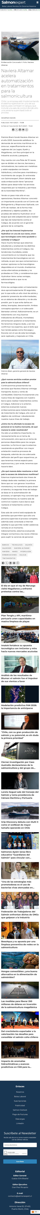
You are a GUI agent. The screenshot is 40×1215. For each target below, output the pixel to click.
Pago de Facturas (20, 1114)
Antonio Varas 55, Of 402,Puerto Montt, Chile (20, 1207)
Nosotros (32, 6)
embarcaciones (9, 555)
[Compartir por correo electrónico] (23, 129)
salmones (6, 548)
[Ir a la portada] (17, 2)
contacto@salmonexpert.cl (20, 1196)
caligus (22, 555)
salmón (28, 545)
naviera (5, 551)
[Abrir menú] (37, 2)
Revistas (16, 6)
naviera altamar (21, 548)
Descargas (20, 1119)
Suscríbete (20, 1161)
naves (15, 551)
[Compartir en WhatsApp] (26, 129)
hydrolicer (25, 551)
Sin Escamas (24, 6)
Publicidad (20, 1105)
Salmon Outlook (20, 1110)
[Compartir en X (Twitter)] (16, 129)
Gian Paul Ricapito (20, 1187)
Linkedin (20, 1123)
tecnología (17, 545)
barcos (5, 545)
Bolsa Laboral (7, 6)
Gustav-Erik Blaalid (20, 1178)
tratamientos (8, 558)
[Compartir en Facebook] (13, 129)
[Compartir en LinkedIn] (20, 129)
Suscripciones (20, 1101)
